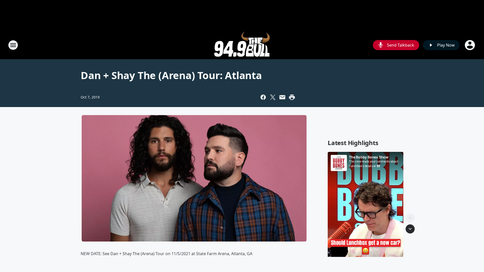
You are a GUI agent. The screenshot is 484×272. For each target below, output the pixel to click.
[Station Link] (242, 45)
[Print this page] (291, 97)
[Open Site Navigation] (13, 45)
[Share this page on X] (272, 97)
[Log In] (470, 45)
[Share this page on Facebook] (263, 97)
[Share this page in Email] (282, 97)
